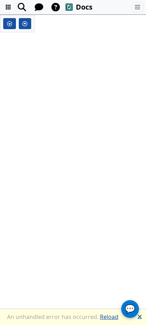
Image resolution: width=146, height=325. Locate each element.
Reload (109, 317)
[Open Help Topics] (55, 7)
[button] (8, 7)
